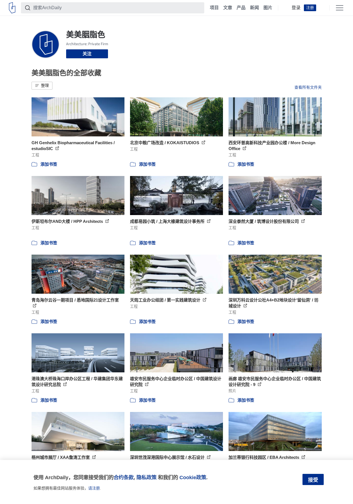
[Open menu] (339, 7)
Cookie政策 (192, 477)
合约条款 (124, 477)
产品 (241, 8)
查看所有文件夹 (308, 87)
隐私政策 (146, 477)
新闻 (254, 8)
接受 (313, 480)
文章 (227, 8)
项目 (214, 8)
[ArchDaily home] (12, 7)
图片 (267, 8)
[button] (42, 86)
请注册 (94, 488)
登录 (296, 8)
